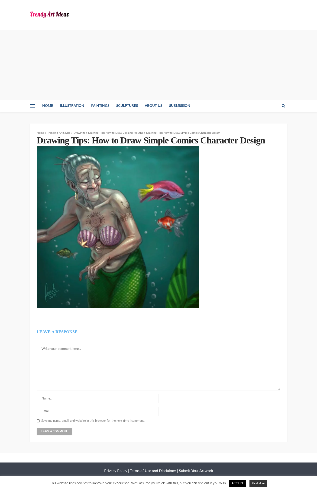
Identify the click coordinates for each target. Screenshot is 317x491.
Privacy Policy (115, 471)
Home (47, 106)
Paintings (100, 106)
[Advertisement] (158, 65)
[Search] (283, 106)
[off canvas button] (32, 106)
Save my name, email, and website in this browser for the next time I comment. (93, 420)
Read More (258, 483)
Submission (179, 106)
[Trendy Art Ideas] (49, 14)
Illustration (72, 106)
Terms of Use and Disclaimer (153, 471)
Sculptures (127, 106)
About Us (153, 106)
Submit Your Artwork (196, 471)
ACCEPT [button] (237, 483)
